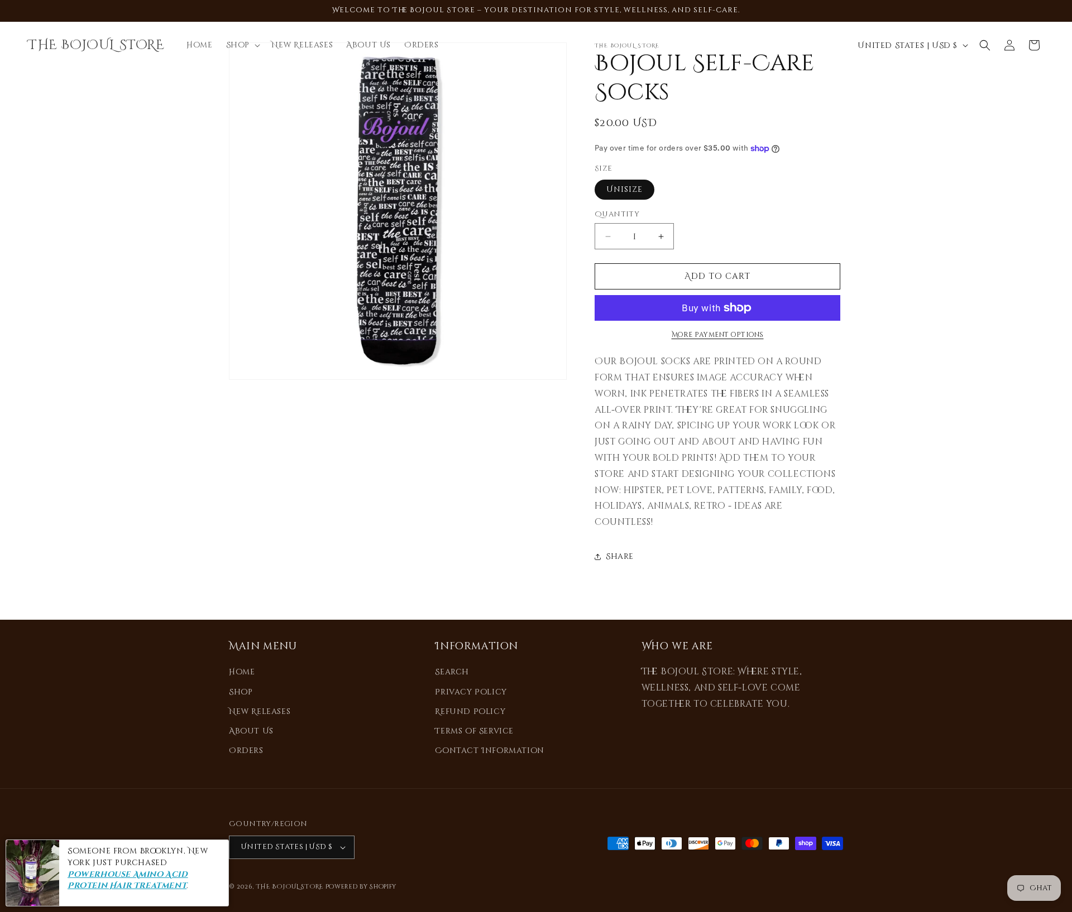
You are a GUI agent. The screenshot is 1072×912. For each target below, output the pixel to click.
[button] (242, 45)
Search (452, 672)
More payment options (718, 334)
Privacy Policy (470, 692)
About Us (251, 731)
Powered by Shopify (361, 886)
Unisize (624, 189)
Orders (246, 750)
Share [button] (620, 556)
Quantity (617, 214)
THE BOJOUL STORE (289, 886)
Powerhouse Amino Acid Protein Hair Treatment (128, 880)
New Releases (259, 711)
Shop (240, 692)
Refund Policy (470, 711)
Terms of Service (474, 731)
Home (242, 672)
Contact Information (489, 750)
